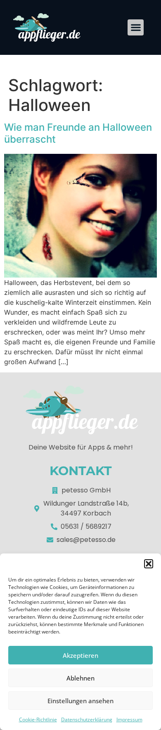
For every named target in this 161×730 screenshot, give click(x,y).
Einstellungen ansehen (80, 701)
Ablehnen (80, 678)
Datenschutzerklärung (86, 719)
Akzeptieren (80, 655)
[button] (148, 564)
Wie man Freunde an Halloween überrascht (78, 133)
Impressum (129, 719)
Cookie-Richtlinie (38, 719)
